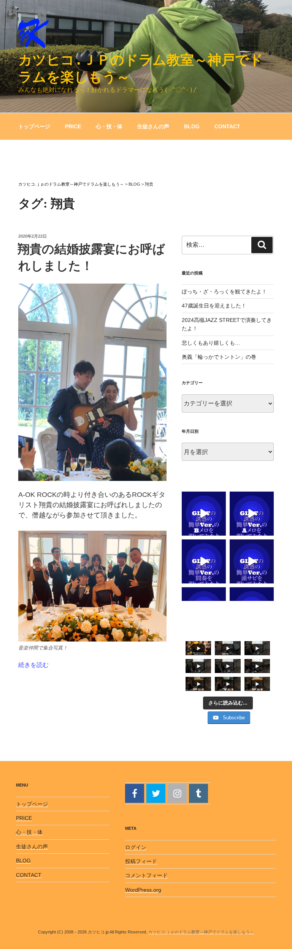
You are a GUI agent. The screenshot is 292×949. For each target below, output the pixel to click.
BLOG (192, 126)
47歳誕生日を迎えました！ (214, 306)
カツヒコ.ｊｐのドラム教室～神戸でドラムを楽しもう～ (201, 932)
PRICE (73, 126)
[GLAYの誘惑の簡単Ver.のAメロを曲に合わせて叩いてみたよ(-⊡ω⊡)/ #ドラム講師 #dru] (252, 514)
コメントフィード (146, 875)
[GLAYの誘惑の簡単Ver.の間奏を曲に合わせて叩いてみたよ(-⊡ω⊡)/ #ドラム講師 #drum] (204, 561)
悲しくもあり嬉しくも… (211, 343)
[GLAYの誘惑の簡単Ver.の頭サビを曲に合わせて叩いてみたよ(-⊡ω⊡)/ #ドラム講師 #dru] (252, 561)
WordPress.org (143, 890)
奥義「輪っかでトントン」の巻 (219, 357)
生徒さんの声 (153, 126)
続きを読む (33, 665)
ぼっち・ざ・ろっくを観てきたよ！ (224, 291)
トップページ (34, 126)
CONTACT (227, 126)
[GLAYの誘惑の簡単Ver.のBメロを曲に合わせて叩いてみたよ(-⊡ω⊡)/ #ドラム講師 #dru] (204, 514)
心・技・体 (109, 126)
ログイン (135, 847)
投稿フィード (141, 861)
